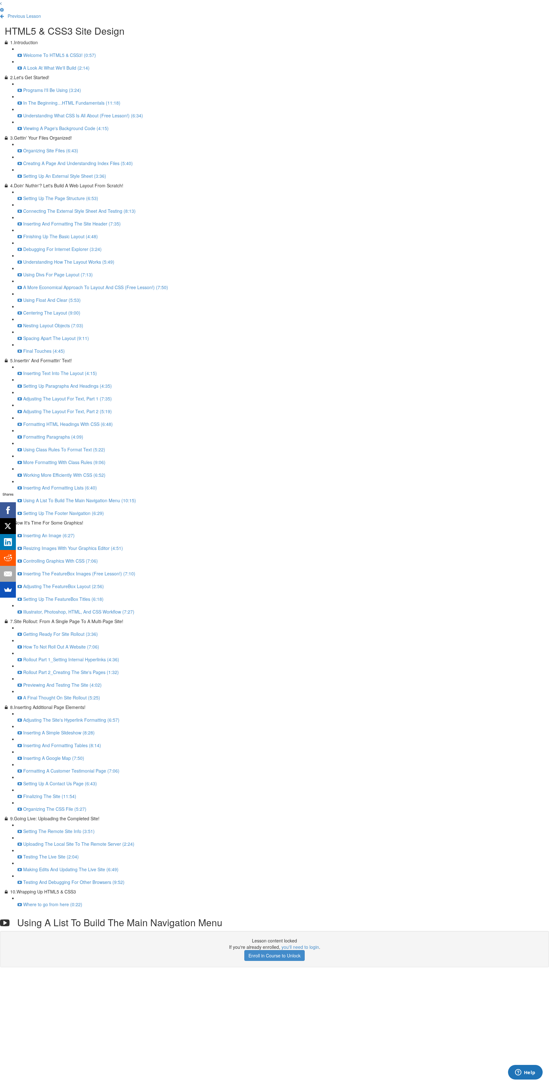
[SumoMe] (8, 590)
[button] (1, 3)
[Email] (8, 574)
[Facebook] (8, 510)
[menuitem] (2, 9)
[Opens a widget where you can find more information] (525, 1073)
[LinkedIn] (8, 542)
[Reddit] (8, 558)
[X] (8, 526)
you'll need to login (300, 947)
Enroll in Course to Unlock (274, 955)
